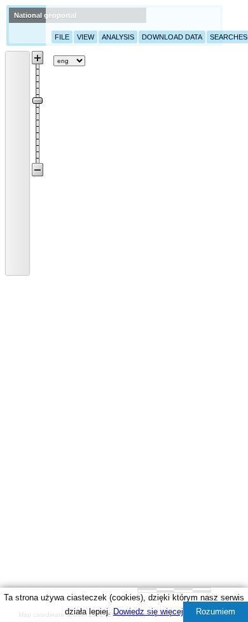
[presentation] (9, 53)
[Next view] (18, 248)
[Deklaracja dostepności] (175, 60)
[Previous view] (18, 231)
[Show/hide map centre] (18, 265)
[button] (18, 59)
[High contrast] (206, 60)
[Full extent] (18, 214)
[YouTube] (137, 58)
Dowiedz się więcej (148, 611)
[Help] (98, 60)
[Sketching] (18, 145)
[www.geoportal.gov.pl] (25, 25)
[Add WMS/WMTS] (41, 60)
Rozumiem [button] (215, 611)
